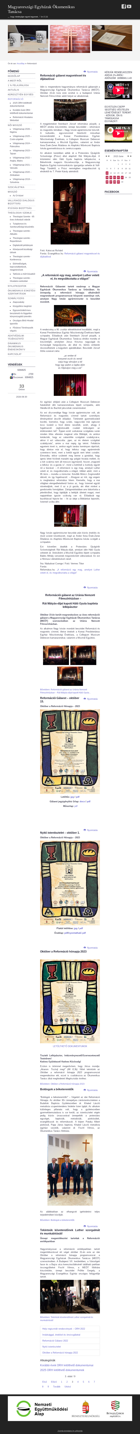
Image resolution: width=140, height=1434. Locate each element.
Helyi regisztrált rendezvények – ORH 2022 (63, 1328)
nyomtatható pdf (77, 933)
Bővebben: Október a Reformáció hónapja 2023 (62, 1084)
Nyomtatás (92, 71)
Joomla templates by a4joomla (70, 1431)
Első (44, 1382)
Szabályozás (16, 298)
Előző (54, 1382)
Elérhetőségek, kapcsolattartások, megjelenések (18, 267)
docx (83, 801)
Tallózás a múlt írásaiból (24, 274)
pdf (77, 797)
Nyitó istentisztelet (51, 1346)
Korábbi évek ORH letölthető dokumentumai (66, 1365)
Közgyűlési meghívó (22, 306)
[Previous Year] (106, 156)
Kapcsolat (15, 354)
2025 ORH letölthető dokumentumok (62, 1370)
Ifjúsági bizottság (20, 208)
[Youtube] (129, 6)
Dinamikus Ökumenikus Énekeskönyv (16, 346)
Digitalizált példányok (23, 245)
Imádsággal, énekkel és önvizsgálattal (61, 1334)
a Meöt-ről (15, 81)
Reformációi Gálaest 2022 (55, 1340)
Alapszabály (18, 302)
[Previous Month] (109, 156)
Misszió (12, 192)
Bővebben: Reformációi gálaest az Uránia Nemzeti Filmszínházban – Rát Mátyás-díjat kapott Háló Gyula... (65, 691)
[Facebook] (124, 6)
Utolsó (68, 1386)
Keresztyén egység (20, 94)
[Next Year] (130, 156)
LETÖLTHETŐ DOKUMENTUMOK (70, 1046)
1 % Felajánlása (18, 85)
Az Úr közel (18, 195)
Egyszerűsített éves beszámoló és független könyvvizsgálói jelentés (21, 313)
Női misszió (15, 125)
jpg (72, 797)
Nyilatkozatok (17, 286)
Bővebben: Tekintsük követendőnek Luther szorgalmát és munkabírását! (66, 1319)
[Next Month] (128, 156)
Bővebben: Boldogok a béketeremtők (57, 1220)
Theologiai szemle (20, 213)
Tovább (56, 1386)
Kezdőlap (21, 63)
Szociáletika (16, 187)
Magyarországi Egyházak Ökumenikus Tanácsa (41, 9)
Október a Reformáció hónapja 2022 (60, 1352)
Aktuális (13, 90)
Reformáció (15, 99)
